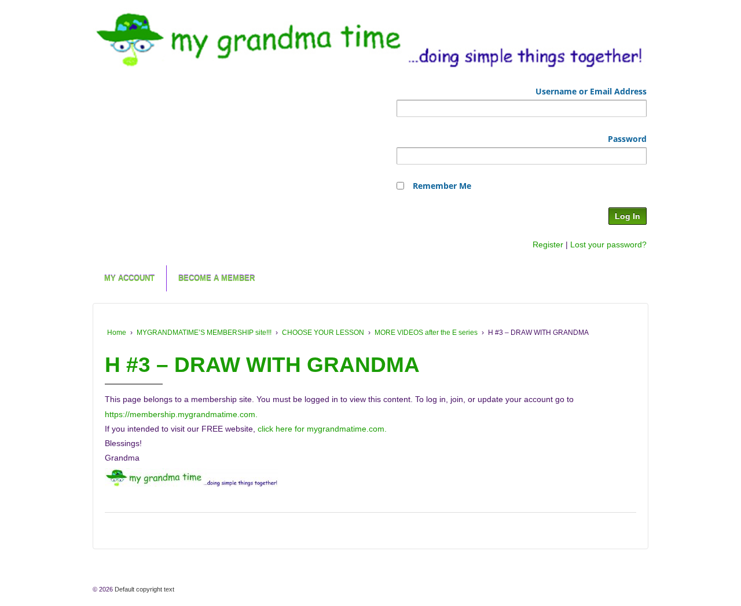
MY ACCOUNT (129, 278)
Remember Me (442, 185)
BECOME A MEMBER (216, 278)
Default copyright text (143, 589)
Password (627, 138)
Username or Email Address (591, 91)
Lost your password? (608, 244)
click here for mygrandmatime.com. (322, 428)
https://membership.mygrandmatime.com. (181, 414)
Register (548, 244)
